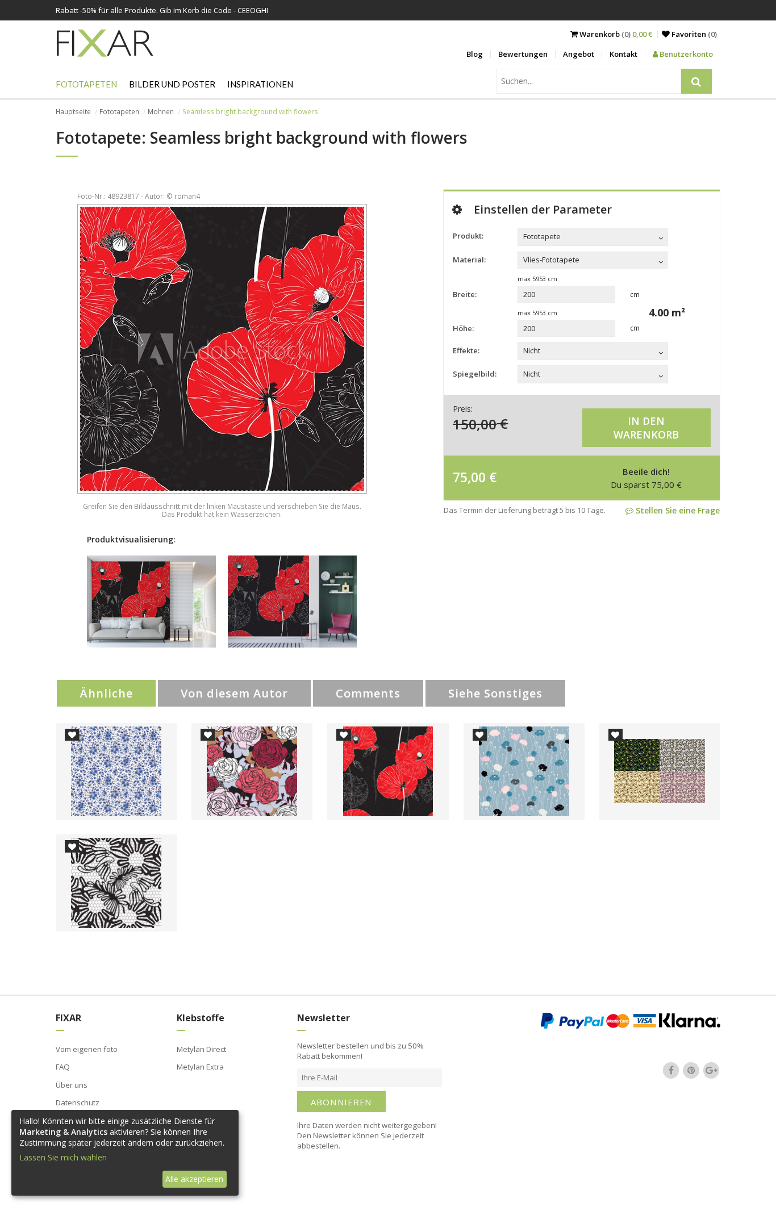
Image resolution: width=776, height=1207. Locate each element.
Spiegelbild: (475, 374)
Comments (368, 693)
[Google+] (711, 1070)
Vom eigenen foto (87, 1049)
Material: (469, 259)
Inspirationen (260, 84)
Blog (474, 54)
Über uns (71, 1085)
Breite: (465, 294)
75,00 (469, 477)
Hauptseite (73, 111)
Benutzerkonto (685, 54)
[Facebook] (671, 1070)
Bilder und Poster (172, 84)
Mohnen (161, 111)
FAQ (63, 1067)
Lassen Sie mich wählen (63, 1157)
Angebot (578, 54)
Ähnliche (106, 693)
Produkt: (468, 236)
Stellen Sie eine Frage (676, 510)
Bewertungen (523, 54)
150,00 (475, 423)
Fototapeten (86, 84)
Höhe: (463, 328)
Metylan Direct (201, 1049)
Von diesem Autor (234, 693)
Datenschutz (77, 1102)
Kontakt (623, 54)
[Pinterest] (691, 1070)
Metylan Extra (200, 1067)
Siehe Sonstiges (495, 693)
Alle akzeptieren (194, 1178)
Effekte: (466, 350)
